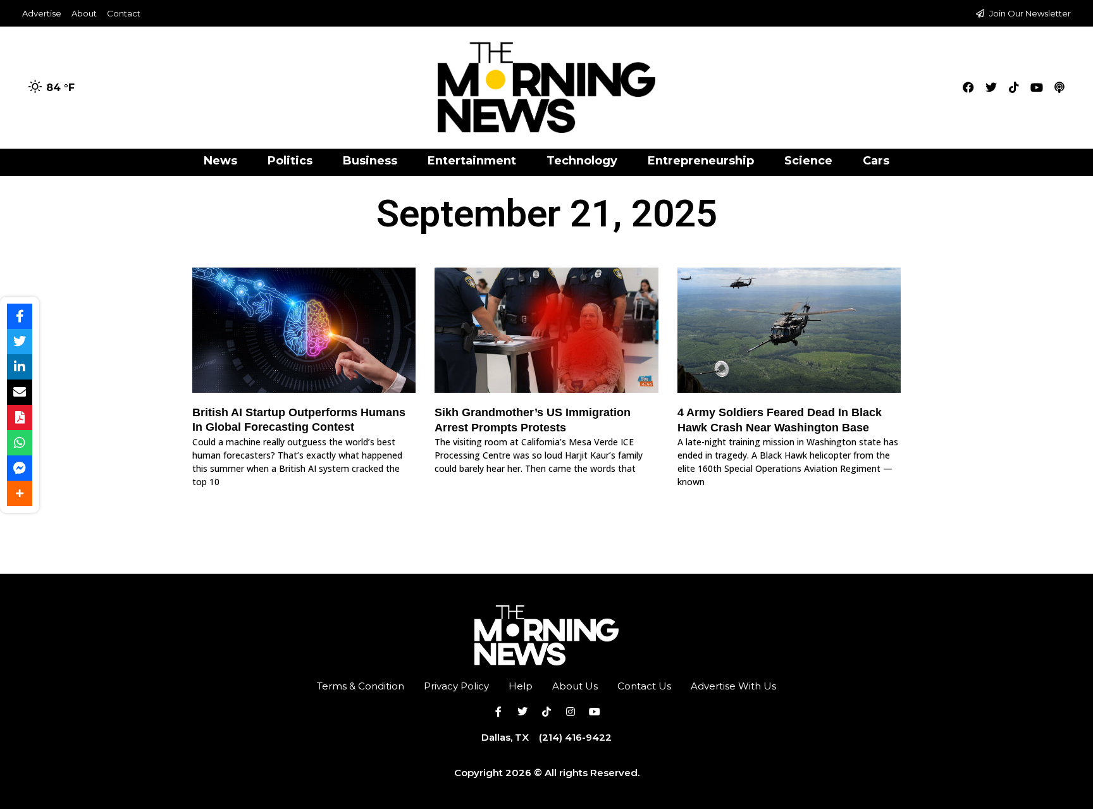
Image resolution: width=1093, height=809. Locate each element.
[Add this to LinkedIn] (19, 367)
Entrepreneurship (701, 161)
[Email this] (19, 392)
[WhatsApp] (19, 442)
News (220, 161)
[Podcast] (1059, 87)
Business (370, 161)
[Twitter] (991, 87)
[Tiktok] (1014, 87)
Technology (581, 161)
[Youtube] (1036, 87)
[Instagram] (570, 712)
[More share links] (19, 493)
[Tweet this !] (19, 341)
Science (808, 161)
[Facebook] (968, 87)
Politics (290, 161)
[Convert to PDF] (19, 417)
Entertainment (472, 161)
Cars (876, 161)
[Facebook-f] (498, 712)
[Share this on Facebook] (19, 316)
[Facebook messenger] (19, 468)
